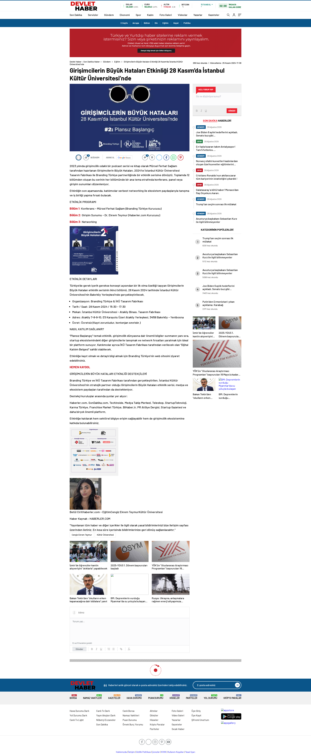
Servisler (93, 14)
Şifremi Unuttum (200, 719)
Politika (187, 23)
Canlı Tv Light (77, 719)
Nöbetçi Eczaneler (106, 719)
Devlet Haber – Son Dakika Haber (85, 61)
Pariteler (191, 696)
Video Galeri (178, 715)
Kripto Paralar (232, 696)
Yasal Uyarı (190, 752)
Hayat (176, 23)
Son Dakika (76, 14)
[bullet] (113, 649)
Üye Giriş (196, 710)
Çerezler (156, 752)
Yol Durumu (210, 696)
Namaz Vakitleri (92, 696)
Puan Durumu (155, 696)
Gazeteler (213, 14)
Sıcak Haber (178, 729)
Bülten (147, 23)
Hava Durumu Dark (79, 710)
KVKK (163, 752)
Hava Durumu (134, 696)
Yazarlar (197, 14)
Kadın (150, 14)
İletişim (131, 752)
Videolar (182, 14)
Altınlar (154, 710)
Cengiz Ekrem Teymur (82, 534)
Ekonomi (125, 14)
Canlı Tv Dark (103, 710)
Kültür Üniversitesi (105, 534)
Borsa (73, 696)
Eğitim (165, 23)
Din (156, 23)
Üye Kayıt (196, 715)
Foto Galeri (166, 14)
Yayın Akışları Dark (105, 715)
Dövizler (154, 715)
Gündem (109, 14)
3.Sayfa (124, 23)
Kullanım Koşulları (176, 752)
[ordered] (109, 649)
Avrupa (135, 23)
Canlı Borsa (128, 710)
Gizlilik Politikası (143, 752)
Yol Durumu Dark (78, 715)
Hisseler (175, 696)
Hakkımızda (121, 752)
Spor (138, 14)
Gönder (79, 649)
